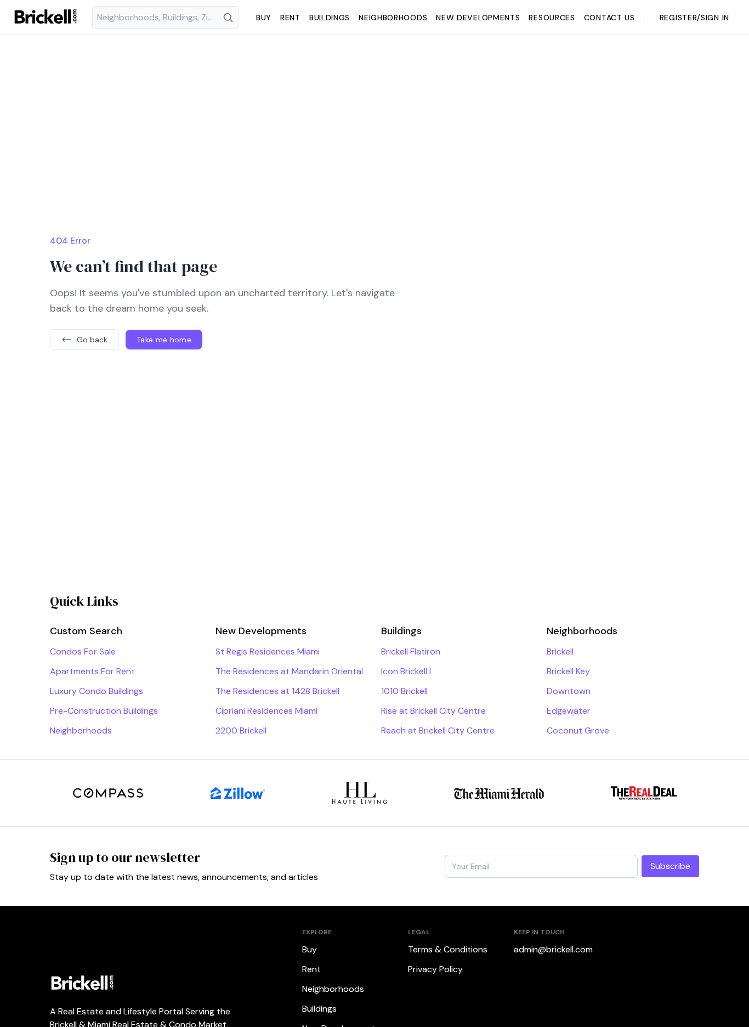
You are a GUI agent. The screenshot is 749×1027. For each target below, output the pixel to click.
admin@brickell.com (553, 949)
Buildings (329, 17)
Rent (290, 17)
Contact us (609, 17)
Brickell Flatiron (410, 651)
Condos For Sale (83, 651)
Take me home (164, 340)
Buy (263, 17)
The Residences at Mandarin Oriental (289, 671)
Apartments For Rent (92, 671)
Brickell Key (568, 671)
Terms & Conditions (447, 949)
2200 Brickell (240, 730)
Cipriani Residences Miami (266, 710)
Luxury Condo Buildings (96, 691)
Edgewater (569, 710)
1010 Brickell (404, 691)
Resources (552, 17)
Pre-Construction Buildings (104, 710)
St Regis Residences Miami (267, 651)
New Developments (478, 17)
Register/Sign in (694, 17)
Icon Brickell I (406, 671)
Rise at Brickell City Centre (433, 710)
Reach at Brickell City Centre (438, 730)
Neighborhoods (393, 17)
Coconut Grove (578, 730)
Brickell (560, 651)
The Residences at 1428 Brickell (277, 691)
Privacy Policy (435, 969)
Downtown (569, 691)
